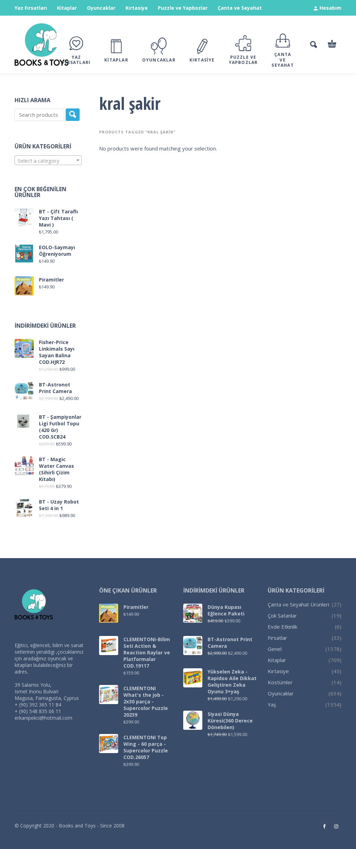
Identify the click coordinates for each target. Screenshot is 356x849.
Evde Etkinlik (282, 626)
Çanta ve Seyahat (240, 8)
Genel (275, 649)
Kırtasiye (137, 8)
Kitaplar (67, 8)
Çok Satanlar (282, 615)
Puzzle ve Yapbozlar (183, 8)
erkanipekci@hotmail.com (43, 718)
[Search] (73, 114)
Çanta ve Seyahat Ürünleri (298, 604)
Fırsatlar (277, 638)
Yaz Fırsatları (31, 8)
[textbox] (48, 160)
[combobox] (48, 160)
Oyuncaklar (101, 8)
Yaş (272, 704)
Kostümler (280, 682)
